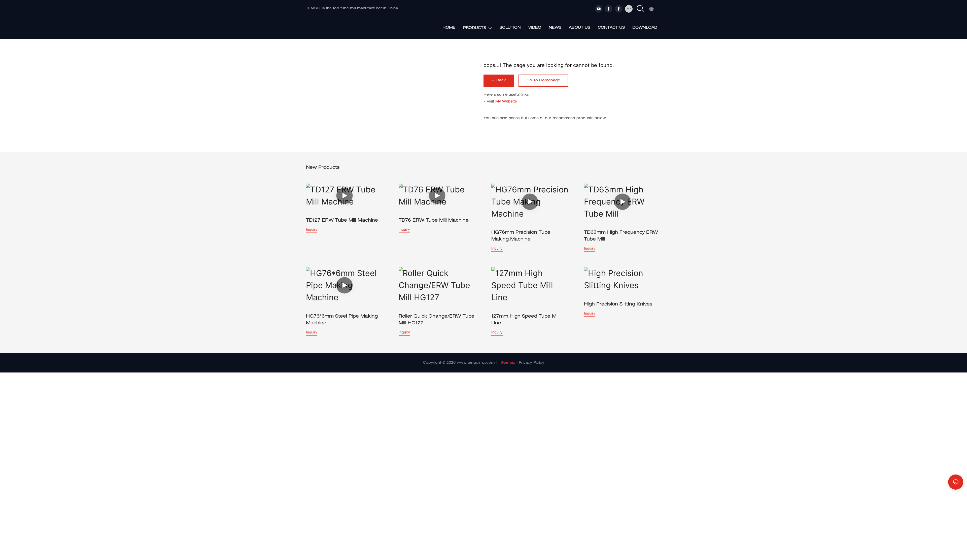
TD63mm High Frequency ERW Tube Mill (621, 236)
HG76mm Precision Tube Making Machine (520, 236)
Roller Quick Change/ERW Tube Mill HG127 (436, 320)
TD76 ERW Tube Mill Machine (434, 220)
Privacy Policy (531, 363)
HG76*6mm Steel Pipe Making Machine (342, 320)
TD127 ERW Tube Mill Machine (342, 220)
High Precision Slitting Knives (618, 304)
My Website (506, 102)
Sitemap (508, 363)
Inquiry (311, 229)
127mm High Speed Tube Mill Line (525, 320)
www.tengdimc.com (476, 363)
